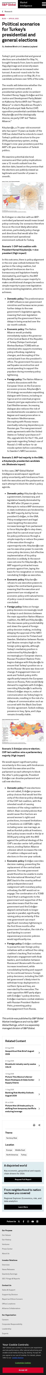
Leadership (6, 1329)
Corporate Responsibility (12, 1324)
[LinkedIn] (37, 1221)
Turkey (23, 1155)
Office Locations (8, 1304)
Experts (5, 1333)
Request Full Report (23, 1179)
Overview (6, 1265)
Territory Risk (11, 1138)
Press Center (7, 1249)
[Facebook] (23, 1221)
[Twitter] (19, 1221)
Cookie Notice (18, 1357)
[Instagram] (28, 1221)
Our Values (6, 1235)
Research (8, 11)
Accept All (23, 1370)
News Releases (8, 1269)
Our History (6, 1240)
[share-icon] (39, 1125)
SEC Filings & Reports (11, 1279)
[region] (23, 1356)
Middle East (20, 1150)
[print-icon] (34, 1125)
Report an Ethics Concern (12, 1299)
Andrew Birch (11, 46)
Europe (9, 1150)
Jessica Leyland (29, 46)
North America (12, 1155)
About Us (5, 1253)
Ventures (5, 1244)
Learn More (23, 1207)
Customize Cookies (23, 1363)
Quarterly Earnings (9, 1274)
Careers (5, 1320)
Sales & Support (8, 1290)
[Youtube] (33, 1221)
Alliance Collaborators (11, 1308)
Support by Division (10, 1294)
